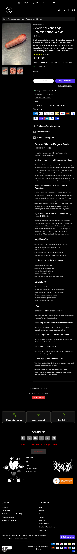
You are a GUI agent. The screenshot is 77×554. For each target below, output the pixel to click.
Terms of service (40, 535)
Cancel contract (38, 452)
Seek (40, 507)
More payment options (65, 86)
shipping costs (50, 444)
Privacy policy (28, 535)
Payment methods (8, 517)
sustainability (6, 510)
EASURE (37, 546)
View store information (43, 97)
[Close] (74, 3)
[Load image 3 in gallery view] (20, 71)
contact (41, 517)
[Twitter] (47, 438)
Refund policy (16, 535)
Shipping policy (7, 539)
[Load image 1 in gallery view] (5, 71)
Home (5, 19)
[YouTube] (35, 438)
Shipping (49, 62)
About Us (42, 520)
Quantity (36, 71)
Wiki (27, 465)
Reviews (41, 510)
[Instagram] (29, 438)
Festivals (5, 507)
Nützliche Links (31, 472)
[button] (3, 10)
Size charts (42, 514)
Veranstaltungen (31, 468)
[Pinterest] (54, 438)
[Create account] (65, 10)
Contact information (20, 539)
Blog (27, 462)
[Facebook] (23, 438)
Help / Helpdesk (44, 524)
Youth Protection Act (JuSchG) (12, 514)
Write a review (38, 397)
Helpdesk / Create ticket (47, 527)
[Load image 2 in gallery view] (13, 71)
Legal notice (6, 535)
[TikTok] (41, 438)
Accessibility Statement (9, 520)
